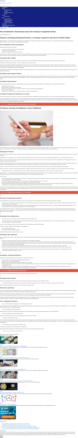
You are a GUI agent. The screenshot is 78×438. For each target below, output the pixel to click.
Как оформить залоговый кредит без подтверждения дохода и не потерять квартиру (19, 426)
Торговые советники (8, 20)
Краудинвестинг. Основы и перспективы (8, 404)
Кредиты (6, 11)
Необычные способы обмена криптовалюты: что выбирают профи (13, 345)
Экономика (4, 23)
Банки (3, 8)
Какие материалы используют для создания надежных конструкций (15, 423)
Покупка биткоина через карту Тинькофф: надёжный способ (12, 392)
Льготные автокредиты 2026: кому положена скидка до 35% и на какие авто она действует (20, 428)
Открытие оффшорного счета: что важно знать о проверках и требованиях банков (16, 380)
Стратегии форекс (7, 21)
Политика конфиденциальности (8, 25)
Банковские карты (8, 9)
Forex (3, 17)
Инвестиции (4, 7)
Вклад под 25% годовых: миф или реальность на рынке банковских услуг (14, 357)
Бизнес (3, 14)
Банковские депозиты (8, 12)
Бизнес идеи (6, 16)
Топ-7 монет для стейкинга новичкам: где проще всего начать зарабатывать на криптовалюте (21, 427)
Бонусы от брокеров (8, 22)
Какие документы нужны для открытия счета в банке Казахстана (13, 369)
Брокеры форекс (7, 18)
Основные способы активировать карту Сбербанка (12, 330)
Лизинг (5, 13)
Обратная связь (5, 26)
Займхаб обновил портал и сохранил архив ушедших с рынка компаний (16, 424)
